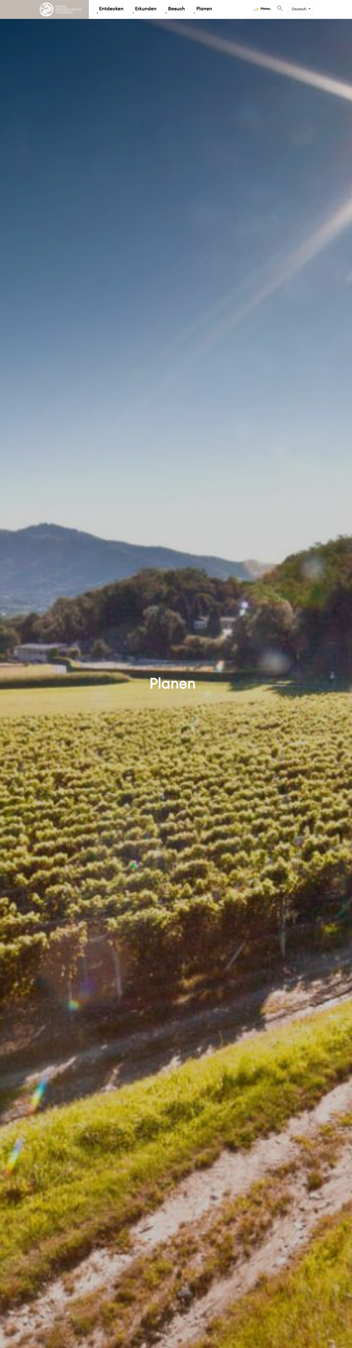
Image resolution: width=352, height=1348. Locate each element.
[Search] (280, 8)
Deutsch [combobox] (299, 8)
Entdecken (111, 8)
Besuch (176, 8)
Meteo (265, 8)
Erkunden (146, 8)
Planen (204, 8)
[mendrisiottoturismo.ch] (61, 9)
